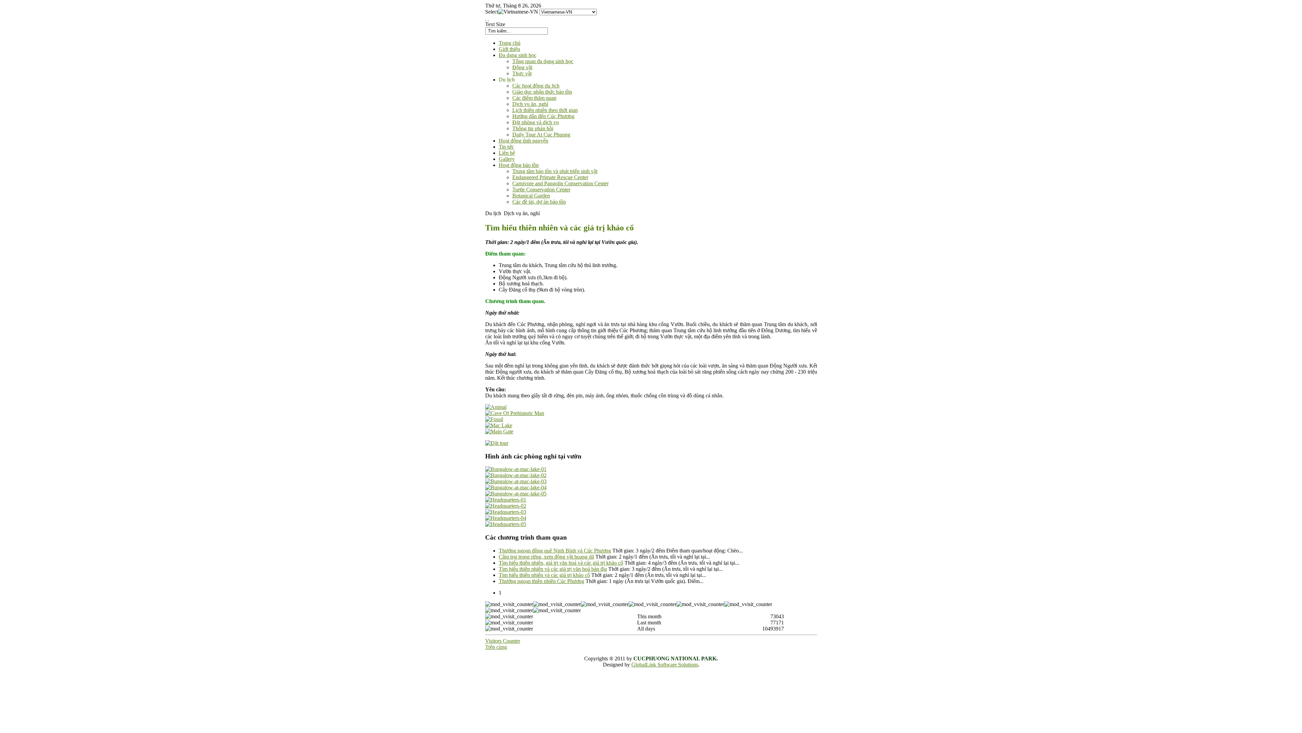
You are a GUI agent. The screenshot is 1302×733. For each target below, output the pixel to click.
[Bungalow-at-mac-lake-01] (516, 469)
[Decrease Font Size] (488, 18)
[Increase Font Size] (486, 18)
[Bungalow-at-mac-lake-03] (516, 481)
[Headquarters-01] (505, 500)
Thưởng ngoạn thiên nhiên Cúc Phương (541, 581)
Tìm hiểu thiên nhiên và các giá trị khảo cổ (544, 575)
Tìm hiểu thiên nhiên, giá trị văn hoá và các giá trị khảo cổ (561, 563)
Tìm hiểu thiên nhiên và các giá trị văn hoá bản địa (553, 569)
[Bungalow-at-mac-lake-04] (516, 487)
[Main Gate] (499, 431)
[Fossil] (494, 419)
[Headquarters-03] (505, 512)
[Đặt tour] (496, 443)
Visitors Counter (502, 641)
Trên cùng (496, 647)
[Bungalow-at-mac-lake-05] (516, 493)
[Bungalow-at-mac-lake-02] (516, 475)
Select (491, 12)
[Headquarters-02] (505, 506)
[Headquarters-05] (505, 524)
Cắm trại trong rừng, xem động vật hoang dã (546, 557)
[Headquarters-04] (505, 518)
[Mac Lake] (498, 425)
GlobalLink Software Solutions (664, 665)
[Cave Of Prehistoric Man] (514, 413)
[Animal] (496, 407)
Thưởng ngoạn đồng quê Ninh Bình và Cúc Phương (555, 550)
